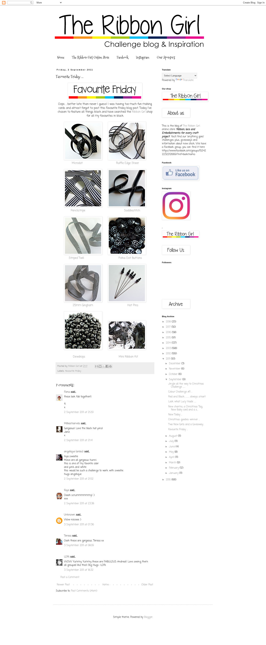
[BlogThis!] (100, 366)
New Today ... (175, 415)
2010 (169, 480)
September (175, 379)
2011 (168, 359)
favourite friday (73, 371)
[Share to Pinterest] (110, 366)
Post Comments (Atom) (84, 591)
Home (60, 57)
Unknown (69, 515)
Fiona (67, 392)
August (173, 436)
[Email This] (96, 366)
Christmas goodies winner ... (184, 419)
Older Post (147, 585)
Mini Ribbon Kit (128, 357)
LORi (66, 557)
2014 (169, 343)
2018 (169, 322)
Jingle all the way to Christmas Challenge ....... (186, 385)
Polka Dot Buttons (130, 258)
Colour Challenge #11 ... (180, 392)
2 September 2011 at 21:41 (78, 440)
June (172, 447)
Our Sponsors (166, 57)
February (174, 468)
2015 (169, 338)
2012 (169, 354)
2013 (169, 348)
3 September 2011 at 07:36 (79, 525)
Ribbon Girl (138, 112)
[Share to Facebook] (107, 366)
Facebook (122, 57)
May (172, 452)
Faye (66, 490)
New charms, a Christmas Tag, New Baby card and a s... (185, 408)
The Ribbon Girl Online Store (90, 57)
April (172, 457)
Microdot (78, 163)
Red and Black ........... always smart (187, 397)
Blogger (148, 617)
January (174, 473)
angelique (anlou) (73, 452)
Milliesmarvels (72, 423)
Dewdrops (79, 357)
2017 (169, 327)
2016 (169, 332)
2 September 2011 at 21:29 (79, 412)
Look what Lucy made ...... (182, 402)
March (173, 463)
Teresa (67, 536)
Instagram (142, 57)
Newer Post (63, 585)
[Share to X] (103, 366)
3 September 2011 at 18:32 (78, 570)
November (175, 369)
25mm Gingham (83, 305)
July (172, 441)
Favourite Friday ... (178, 429)
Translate (188, 80)
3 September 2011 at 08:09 (79, 545)
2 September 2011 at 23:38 (79, 504)
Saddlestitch (132, 210)
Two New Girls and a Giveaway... (186, 424)
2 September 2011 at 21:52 (78, 479)
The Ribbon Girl (191, 126)
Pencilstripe (78, 210)
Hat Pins (132, 305)
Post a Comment (69, 577)
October (173, 374)
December (175, 364)
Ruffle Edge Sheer (127, 163)
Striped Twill (76, 258)
